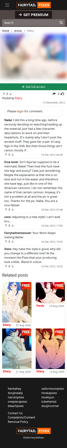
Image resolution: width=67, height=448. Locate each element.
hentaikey (14, 389)
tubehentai (48, 402)
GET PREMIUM (35, 14)
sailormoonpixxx (52, 389)
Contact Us (15, 413)
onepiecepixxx (17, 402)
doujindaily (15, 393)
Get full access (35, 87)
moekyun (47, 397)
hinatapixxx (49, 393)
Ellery (7, 325)
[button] (5, 63)
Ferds (40, 306)
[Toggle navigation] (7, 5)
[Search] (61, 22)
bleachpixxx (16, 406)
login (20, 111)
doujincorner (50, 406)
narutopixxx (16, 397)
